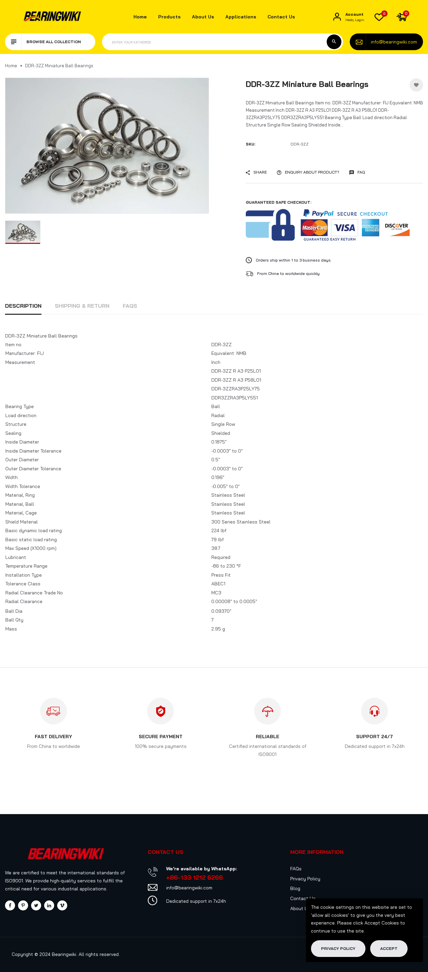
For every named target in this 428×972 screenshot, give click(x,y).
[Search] (334, 41)
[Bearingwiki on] (49, 905)
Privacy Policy (305, 879)
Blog (295, 888)
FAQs (130, 305)
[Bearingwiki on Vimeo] (62, 905)
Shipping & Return (82, 305)
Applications (240, 17)
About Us (203, 17)
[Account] (337, 16)
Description (23, 305)
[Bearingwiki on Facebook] (10, 905)
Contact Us (281, 17)
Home (140, 17)
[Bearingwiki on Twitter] (36, 905)
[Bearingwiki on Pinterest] (23, 905)
